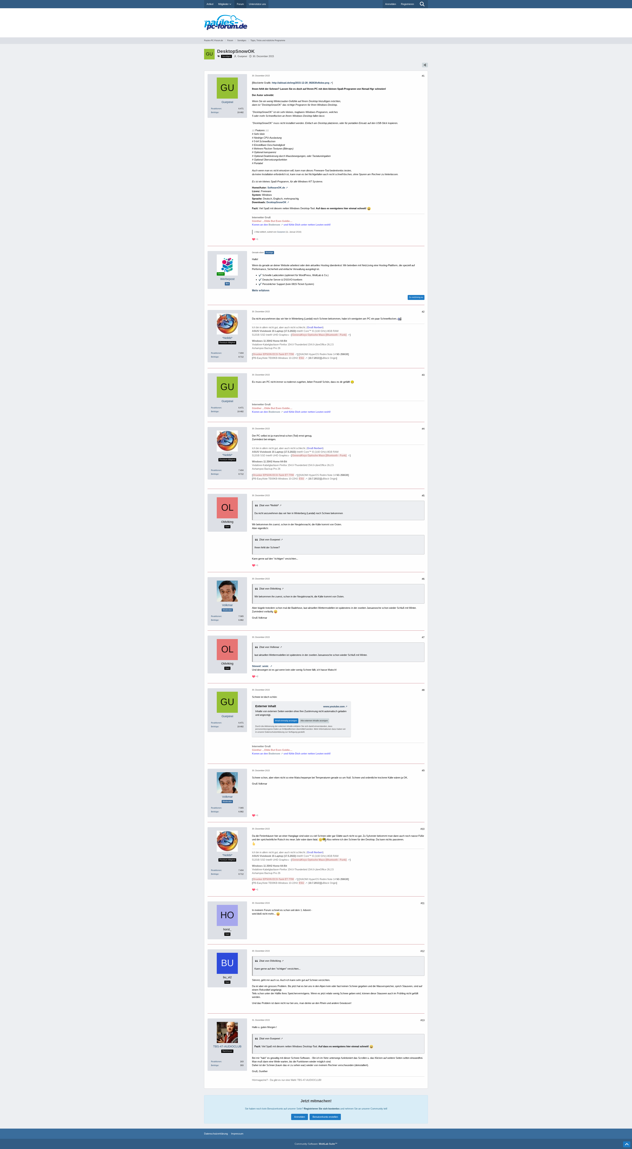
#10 (422, 829)
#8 (423, 690)
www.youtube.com (334, 706)
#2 (423, 311)
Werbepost (227, 279)
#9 (423, 770)
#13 (422, 1020)
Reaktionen (216, 108)
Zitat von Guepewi (269, 539)
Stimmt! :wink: (260, 666)
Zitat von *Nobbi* (269, 505)
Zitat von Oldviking (270, 588)
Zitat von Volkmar (269, 647)
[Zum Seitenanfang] (626, 1144)
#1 (423, 75)
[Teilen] (425, 65)
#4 (423, 428)
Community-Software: (316, 1143)
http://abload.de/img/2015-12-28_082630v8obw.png (300, 82)
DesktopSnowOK (276, 202)
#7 (423, 637)
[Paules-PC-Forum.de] (316, 22)
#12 (422, 951)
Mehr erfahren (260, 290)
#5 (423, 495)
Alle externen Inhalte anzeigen (314, 721)
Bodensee (274, 224)
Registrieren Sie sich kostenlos (322, 1108)
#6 (423, 578)
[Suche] (422, 4)
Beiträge (215, 112)
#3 (423, 375)
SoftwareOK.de (276, 187)
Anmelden (390, 4)
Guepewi (242, 56)
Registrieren (407, 4)
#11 (422, 903)
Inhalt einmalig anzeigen (286, 721)
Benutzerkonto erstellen (325, 1116)
